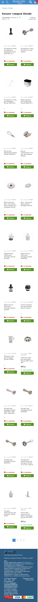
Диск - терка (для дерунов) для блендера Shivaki (26, 203)
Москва (20, 3)
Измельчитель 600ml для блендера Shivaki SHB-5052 (26, 256)
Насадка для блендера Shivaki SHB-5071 (9, 461)
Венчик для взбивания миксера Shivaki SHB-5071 (10, 152)
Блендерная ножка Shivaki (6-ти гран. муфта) (27, 50)
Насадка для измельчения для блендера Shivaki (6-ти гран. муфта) (27, 462)
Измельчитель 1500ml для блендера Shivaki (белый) (9, 256)
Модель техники (28, 558)
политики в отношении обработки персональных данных (11, 584)
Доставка (14, 555)
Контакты (19, 558)
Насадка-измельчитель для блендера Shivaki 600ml (10, 513)
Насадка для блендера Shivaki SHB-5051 (26, 410)
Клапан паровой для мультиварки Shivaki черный (26, 306)
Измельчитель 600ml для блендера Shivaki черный (9, 307)
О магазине (7, 555)
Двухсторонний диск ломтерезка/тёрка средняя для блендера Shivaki (10, 204)
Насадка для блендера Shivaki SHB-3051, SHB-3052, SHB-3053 (9, 411)
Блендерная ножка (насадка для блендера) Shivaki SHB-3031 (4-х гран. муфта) (10, 52)
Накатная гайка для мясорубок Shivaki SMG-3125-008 (27, 360)
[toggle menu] (3, 2)
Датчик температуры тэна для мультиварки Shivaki (27, 153)
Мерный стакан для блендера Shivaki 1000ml (9, 357)
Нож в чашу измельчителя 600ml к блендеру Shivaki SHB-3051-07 (27, 516)
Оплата (20, 555)
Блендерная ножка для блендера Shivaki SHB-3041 (10, 101)
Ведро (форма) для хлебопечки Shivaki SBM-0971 (27, 101)
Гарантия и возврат (10, 558)
